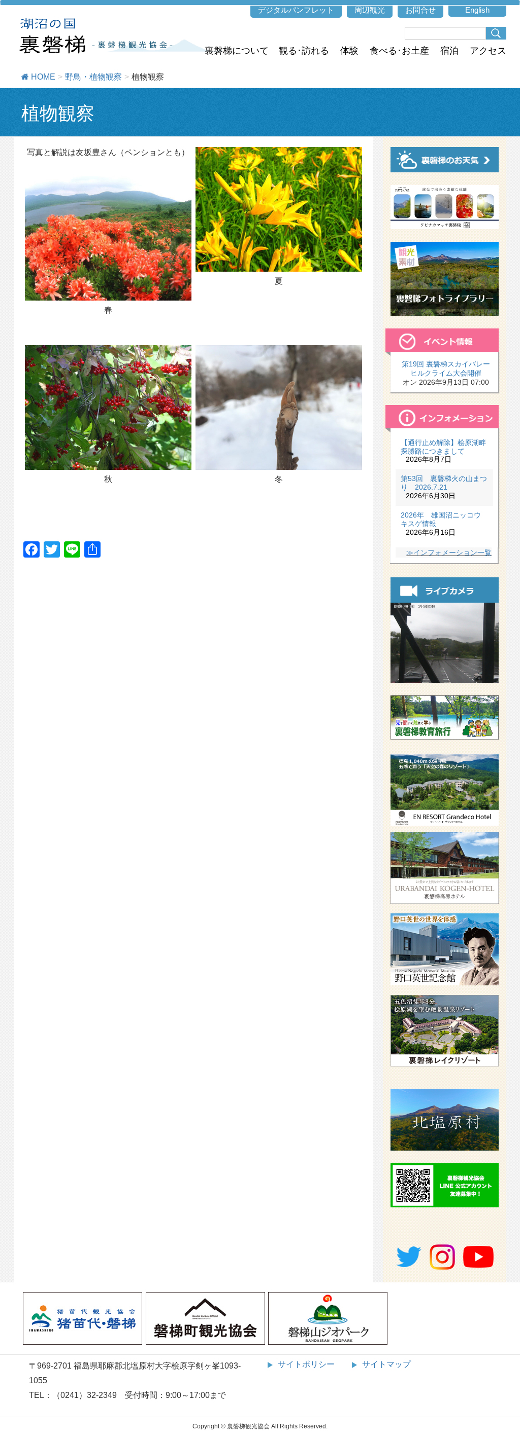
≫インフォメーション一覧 (449, 552)
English (477, 10)
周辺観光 (369, 10)
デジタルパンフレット (296, 10)
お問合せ (420, 10)
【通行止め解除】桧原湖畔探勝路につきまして (443, 446)
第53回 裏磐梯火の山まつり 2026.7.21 (444, 482)
